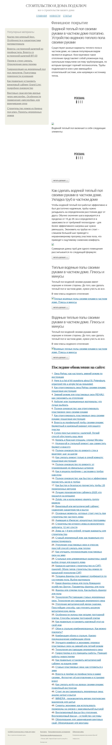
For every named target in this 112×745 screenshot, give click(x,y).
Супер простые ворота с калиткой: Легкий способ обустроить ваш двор (75, 434)
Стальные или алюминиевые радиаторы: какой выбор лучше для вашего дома (79, 560)
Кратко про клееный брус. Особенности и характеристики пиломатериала (24, 40)
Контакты (43, 732)
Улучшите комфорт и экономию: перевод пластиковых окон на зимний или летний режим (77, 644)
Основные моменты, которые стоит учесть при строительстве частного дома (79, 515)
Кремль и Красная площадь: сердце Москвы (79, 439)
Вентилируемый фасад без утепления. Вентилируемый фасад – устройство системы (76, 714)
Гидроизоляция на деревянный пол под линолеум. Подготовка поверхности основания (26, 72)
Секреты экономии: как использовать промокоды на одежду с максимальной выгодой (78, 707)
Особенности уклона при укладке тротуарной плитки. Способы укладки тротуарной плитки (78, 616)
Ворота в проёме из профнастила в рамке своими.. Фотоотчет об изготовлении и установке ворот (78, 677)
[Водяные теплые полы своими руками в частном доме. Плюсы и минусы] (79, 350)
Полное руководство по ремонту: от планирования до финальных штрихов (73, 466)
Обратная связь (78, 732)
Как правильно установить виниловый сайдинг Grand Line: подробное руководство (24, 84)
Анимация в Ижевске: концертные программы (80, 520)
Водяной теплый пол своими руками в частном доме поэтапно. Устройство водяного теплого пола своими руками (78, 35)
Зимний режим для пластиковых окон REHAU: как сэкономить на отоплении (78, 396)
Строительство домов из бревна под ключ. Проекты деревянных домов (24, 112)
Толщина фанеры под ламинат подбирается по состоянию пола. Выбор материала (79, 577)
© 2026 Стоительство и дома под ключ (21, 732)
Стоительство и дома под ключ (56, 5)
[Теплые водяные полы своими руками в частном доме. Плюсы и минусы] (79, 300)
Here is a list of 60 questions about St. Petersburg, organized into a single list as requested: (79, 382)
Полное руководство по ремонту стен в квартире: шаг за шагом (75, 452)
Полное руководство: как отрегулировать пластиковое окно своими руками (75, 410)
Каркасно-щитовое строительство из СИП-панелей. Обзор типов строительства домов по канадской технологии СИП (77, 569)
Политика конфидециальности (51, 735)
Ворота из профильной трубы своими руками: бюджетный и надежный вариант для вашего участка (78, 426)
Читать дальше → (60, 180)
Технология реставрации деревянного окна (79, 649)
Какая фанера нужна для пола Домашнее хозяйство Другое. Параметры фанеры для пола (78, 584)
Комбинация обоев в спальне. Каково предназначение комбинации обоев (74, 637)
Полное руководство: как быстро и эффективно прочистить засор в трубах (79, 480)
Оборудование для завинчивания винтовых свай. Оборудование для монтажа (77, 721)
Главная (41, 15)
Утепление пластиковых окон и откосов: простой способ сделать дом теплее (75, 546)
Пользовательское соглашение (59, 732)
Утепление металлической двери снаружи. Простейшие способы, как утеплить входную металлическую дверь (77, 607)
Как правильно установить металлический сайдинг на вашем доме (76, 661)
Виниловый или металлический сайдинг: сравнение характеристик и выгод (75, 508)
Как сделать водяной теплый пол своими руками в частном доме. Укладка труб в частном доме (77, 195)
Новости (55, 15)
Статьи (67, 15)
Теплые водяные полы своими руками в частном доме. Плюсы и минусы (78, 271)
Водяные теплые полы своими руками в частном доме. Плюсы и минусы (78, 322)
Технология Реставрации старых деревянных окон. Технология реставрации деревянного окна (78, 598)
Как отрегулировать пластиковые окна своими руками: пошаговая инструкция (78, 417)
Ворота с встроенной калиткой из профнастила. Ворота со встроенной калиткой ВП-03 (25, 52)
